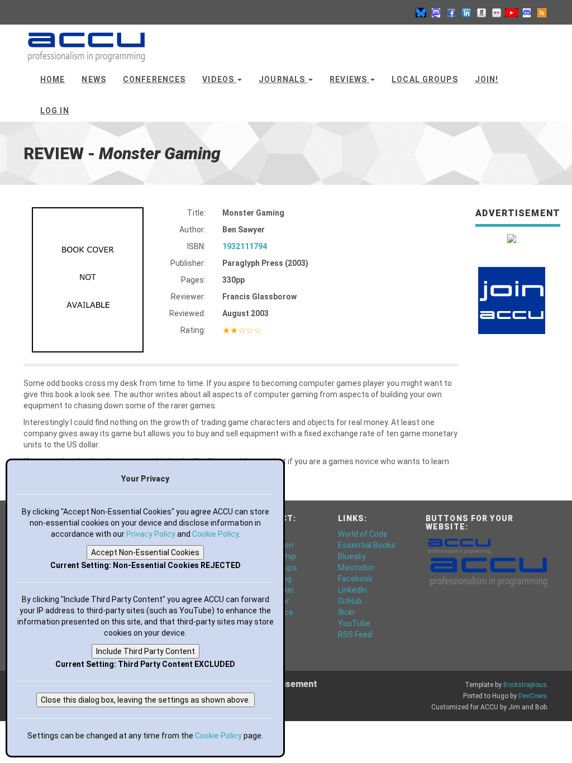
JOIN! (487, 79)
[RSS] (542, 12)
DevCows (532, 696)
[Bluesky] (421, 12)
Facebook (355, 578)
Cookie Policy (215, 534)
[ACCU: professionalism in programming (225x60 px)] (488, 570)
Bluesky (352, 556)
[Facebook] (451, 12)
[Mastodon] (436, 12)
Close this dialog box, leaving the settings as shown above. (145, 699)
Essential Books (366, 545)
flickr (346, 612)
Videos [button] (219, 79)
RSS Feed (355, 634)
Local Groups (424, 79)
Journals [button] (283, 79)
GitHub (350, 601)
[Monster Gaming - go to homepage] (86, 42)
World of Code (363, 534)
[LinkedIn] (466, 12)
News (94, 79)
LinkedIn (352, 589)
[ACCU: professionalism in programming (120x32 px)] (459, 545)
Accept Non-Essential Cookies (145, 552)
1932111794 (244, 246)
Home (52, 79)
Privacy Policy (150, 534)
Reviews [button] (349, 79)
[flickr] (496, 12)
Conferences (154, 79)
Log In (54, 110)
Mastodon (356, 567)
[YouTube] (511, 12)
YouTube (354, 623)
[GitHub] (481, 12)
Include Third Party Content (145, 651)
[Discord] (526, 12)
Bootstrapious (525, 685)
